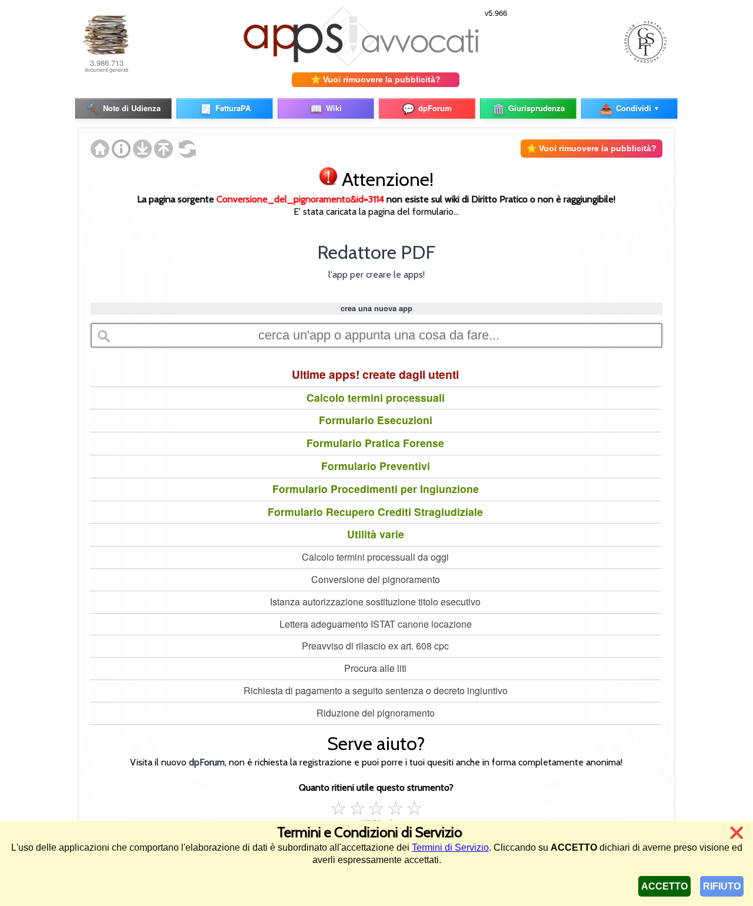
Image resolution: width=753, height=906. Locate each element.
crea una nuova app (376, 308)
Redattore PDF (376, 252)
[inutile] (338, 807)
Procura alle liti (375, 668)
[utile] (376, 807)
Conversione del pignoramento (375, 579)
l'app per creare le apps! (376, 274)
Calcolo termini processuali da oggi (375, 557)
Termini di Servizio (450, 847)
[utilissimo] (414, 807)
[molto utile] (395, 807)
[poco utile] (357, 807)
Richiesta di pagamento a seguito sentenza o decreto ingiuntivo (376, 690)
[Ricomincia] (184, 154)
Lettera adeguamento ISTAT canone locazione (375, 624)
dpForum (207, 762)
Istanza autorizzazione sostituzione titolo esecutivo (375, 601)
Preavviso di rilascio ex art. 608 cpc (375, 645)
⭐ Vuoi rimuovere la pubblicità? (376, 79)
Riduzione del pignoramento (375, 713)
